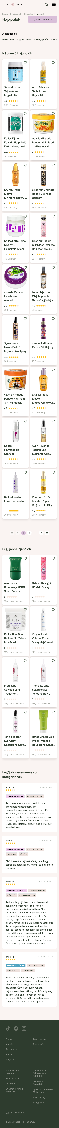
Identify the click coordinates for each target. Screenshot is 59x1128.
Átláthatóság (38, 1097)
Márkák (9, 1044)
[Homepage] (14, 4)
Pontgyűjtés (38, 1102)
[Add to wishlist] (25, 62)
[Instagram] (24, 1028)
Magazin (10, 1059)
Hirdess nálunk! (13, 1078)
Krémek (5, 14)
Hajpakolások (23, 39)
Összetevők (38, 1044)
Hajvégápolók (41, 39)
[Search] (46, 4)
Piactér (9, 1054)
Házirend (10, 1083)
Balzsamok (8, 39)
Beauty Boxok (39, 1039)
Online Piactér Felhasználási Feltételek (39, 1073)
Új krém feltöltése (42, 19)
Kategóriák (16, 14)
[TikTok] (8, 1028)
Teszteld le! (11, 1049)
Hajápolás (28, 14)
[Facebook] (16, 1028)
